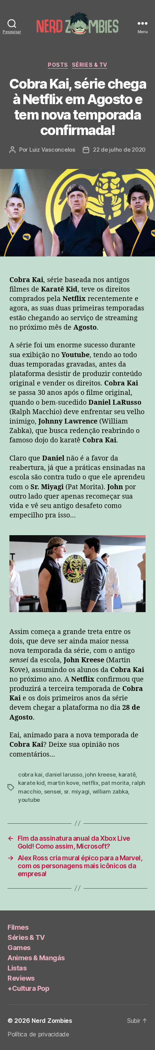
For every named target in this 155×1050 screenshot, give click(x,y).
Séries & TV (89, 64)
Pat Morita (115, 782)
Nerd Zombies (52, 1020)
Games (19, 948)
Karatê (127, 774)
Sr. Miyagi (77, 791)
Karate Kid (31, 782)
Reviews (21, 978)
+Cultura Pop (28, 988)
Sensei (52, 791)
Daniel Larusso (63, 774)
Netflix (90, 782)
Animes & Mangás (36, 958)
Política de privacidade (38, 1034)
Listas (17, 968)
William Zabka (110, 791)
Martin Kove (63, 782)
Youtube (29, 799)
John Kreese (100, 774)
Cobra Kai (30, 774)
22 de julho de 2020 (119, 149)
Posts (58, 64)
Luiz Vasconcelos (52, 149)
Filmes (18, 927)
